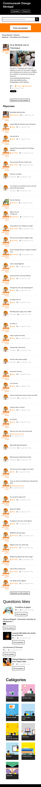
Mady (13, 127)
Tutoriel (19, 86)
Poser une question (20, 27)
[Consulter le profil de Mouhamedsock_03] (6, 435)
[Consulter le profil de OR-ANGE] (6, 152)
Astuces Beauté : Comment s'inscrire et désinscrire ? (19, 620)
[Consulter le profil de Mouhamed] (6, 49)
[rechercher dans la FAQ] (37, 19)
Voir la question (21, 614)
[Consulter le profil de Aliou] (6, 473)
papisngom (15, 216)
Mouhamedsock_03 (18, 434)
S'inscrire (26, 11)
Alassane (14, 203)
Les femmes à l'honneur (13, 647)
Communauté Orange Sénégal (17, 4)
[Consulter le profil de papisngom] (6, 216)
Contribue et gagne (23, 607)
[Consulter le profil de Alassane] (6, 204)
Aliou (13, 472)
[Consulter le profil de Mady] (6, 128)
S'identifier (15, 11)
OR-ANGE (15, 153)
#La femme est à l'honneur (19, 46)
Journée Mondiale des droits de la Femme (24, 634)
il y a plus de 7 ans (28, 115)
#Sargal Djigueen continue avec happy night (23, 660)
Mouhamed (27, 86)
